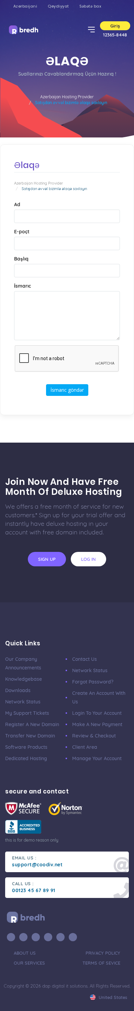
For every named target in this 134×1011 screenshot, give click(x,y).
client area (84, 747)
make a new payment (97, 724)
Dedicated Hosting (26, 758)
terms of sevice (101, 963)
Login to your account (97, 713)
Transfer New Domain (30, 736)
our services (29, 963)
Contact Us (84, 659)
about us (25, 953)
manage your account (97, 758)
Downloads (18, 690)
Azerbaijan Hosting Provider (67, 96)
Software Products (26, 747)
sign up (47, 559)
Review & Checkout (94, 736)
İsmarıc (22, 286)
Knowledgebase (23, 679)
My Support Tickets (27, 713)
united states (112, 997)
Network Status (23, 702)
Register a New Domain (32, 724)
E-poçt (22, 232)
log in (88, 559)
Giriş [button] (115, 26)
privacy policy (103, 953)
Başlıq (21, 259)
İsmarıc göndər (67, 390)
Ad (17, 204)
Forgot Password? (92, 682)
